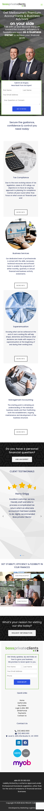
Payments (22, 713)
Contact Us (22, 716)
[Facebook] (25, 743)
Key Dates (22, 705)
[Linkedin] (19, 743)
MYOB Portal (22, 711)
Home (22, 700)
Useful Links (22, 703)
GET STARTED (21, 109)
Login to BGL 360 (22, 708)
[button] (20, 555)
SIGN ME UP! (22, 682)
